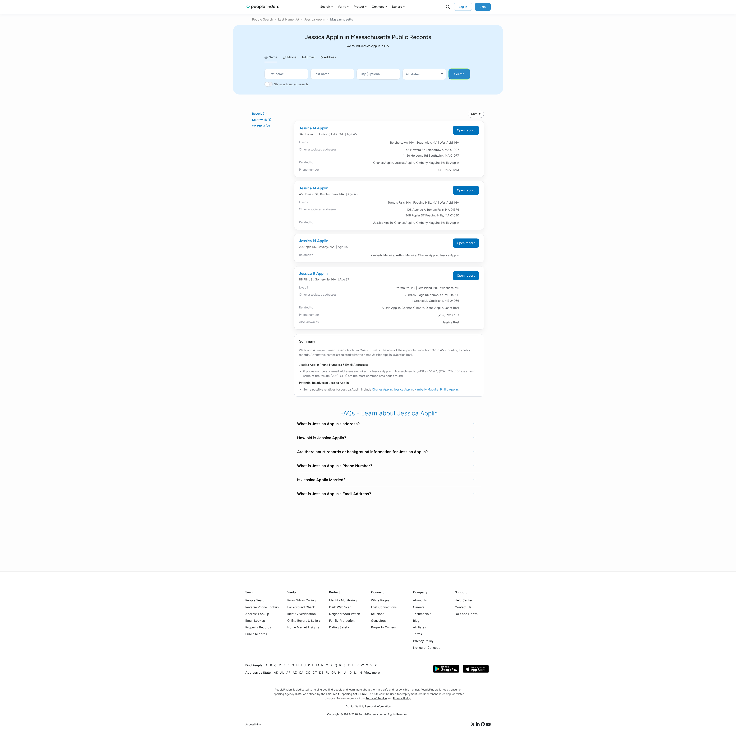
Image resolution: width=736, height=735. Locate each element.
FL (327, 672)
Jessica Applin (314, 19)
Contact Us (463, 607)
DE (321, 672)
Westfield (261, 126)
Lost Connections (384, 607)
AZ (295, 672)
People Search (262, 19)
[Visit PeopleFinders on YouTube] (488, 724)
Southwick (261, 120)
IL (355, 672)
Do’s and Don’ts (466, 614)
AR (288, 672)
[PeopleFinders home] (262, 7)
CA (301, 672)
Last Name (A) (288, 19)
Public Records (256, 634)
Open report (466, 130)
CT (315, 672)
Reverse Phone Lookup (262, 607)
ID (350, 672)
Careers (418, 607)
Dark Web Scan (340, 607)
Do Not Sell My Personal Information (368, 706)
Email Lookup (255, 620)
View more (372, 672)
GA (333, 672)
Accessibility (253, 724)
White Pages (380, 600)
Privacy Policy (423, 641)
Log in (463, 7)
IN (360, 672)
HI (339, 672)
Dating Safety (339, 627)
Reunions (377, 614)
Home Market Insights (303, 627)
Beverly (259, 113)
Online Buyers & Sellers (303, 620)
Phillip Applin (449, 389)
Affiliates (419, 627)
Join (483, 7)
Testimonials (422, 614)
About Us (420, 600)
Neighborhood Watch (344, 614)
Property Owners (383, 627)
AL (282, 672)
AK (276, 672)
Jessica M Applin (313, 128)
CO (308, 672)
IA (344, 672)
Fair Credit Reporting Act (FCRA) (346, 694)
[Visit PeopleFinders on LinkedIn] (478, 724)
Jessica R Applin (313, 273)
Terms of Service (376, 698)
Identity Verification (301, 614)
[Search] (448, 7)
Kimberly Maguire (427, 389)
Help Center (463, 600)
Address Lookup (257, 614)
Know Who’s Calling (301, 600)
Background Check (301, 607)
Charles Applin (382, 389)
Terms (417, 634)
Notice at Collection (427, 647)
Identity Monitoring (343, 600)
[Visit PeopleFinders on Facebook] (483, 724)
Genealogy (379, 620)
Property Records (258, 627)
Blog (416, 620)
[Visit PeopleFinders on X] (473, 724)
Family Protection (342, 620)
